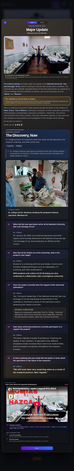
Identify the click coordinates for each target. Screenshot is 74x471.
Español (42, 22)
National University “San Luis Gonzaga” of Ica (16, 77)
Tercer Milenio (21, 110)
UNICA (27, 75)
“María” (7, 94)
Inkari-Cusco (9, 110)
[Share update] (5, 22)
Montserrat (22, 215)
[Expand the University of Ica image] (37, 55)
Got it (37, 448)
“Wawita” (17, 94)
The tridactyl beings (12, 84)
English (32, 22)
